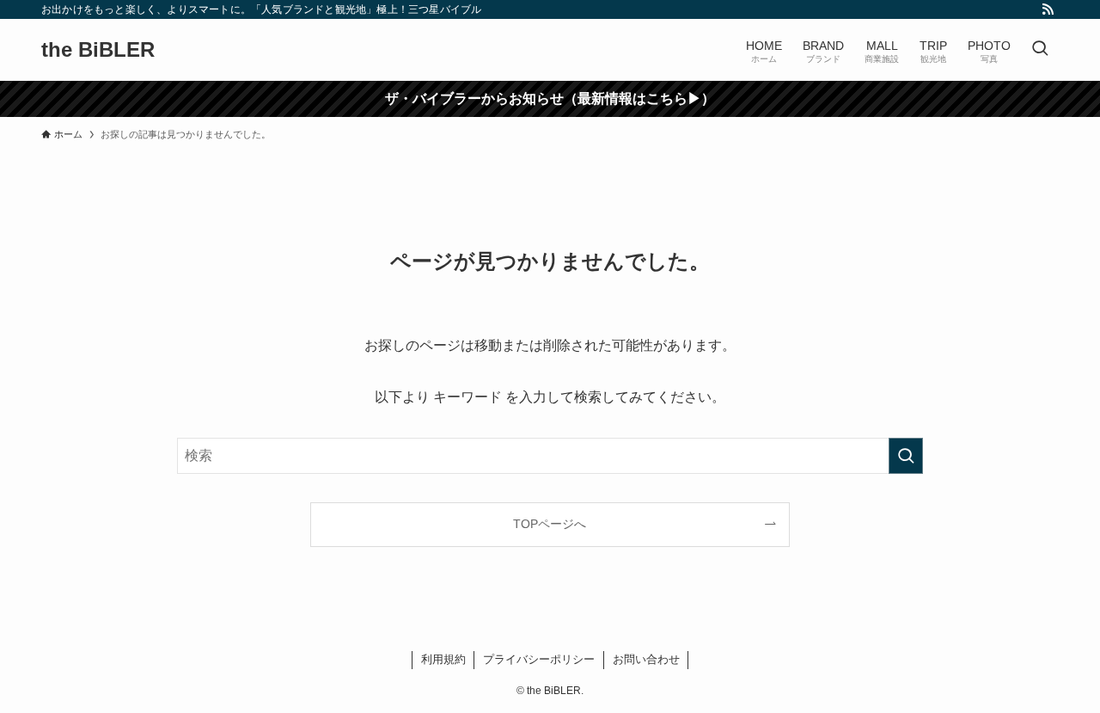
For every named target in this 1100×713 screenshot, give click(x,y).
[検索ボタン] (1040, 50)
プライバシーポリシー (539, 659)
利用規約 (443, 659)
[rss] (1047, 9)
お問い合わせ (646, 659)
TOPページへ (549, 524)
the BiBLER (98, 50)
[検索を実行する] (906, 456)
